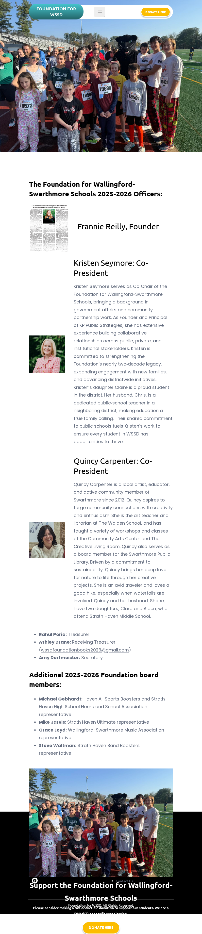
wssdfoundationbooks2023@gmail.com (85, 650)
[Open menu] (100, 12)
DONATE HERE (155, 12)
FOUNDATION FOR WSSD (56, 11)
